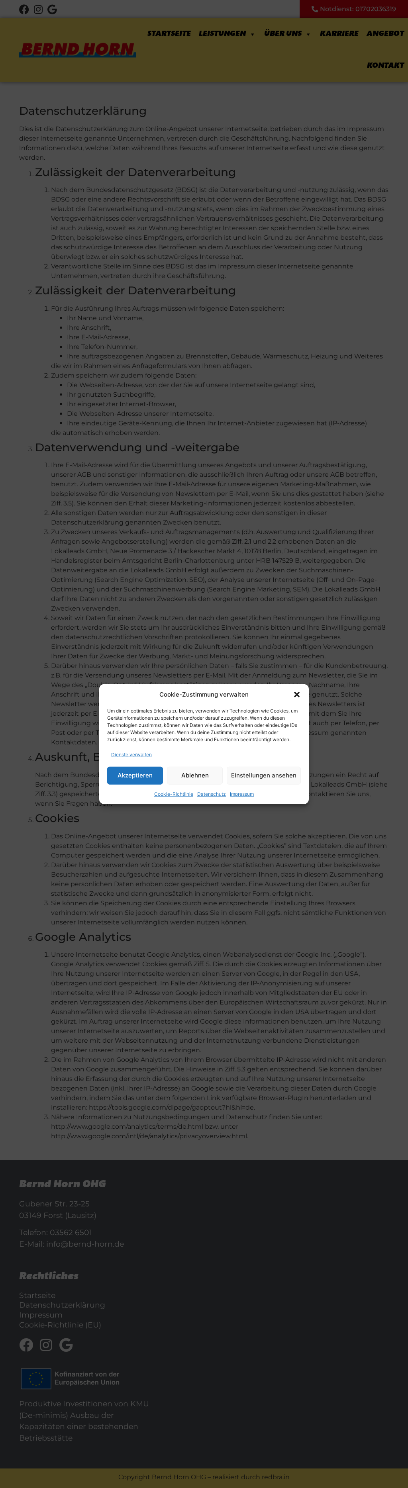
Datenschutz (211, 794)
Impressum (242, 794)
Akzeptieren (135, 775)
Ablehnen (195, 775)
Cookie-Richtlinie (173, 794)
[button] (297, 695)
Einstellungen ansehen (263, 775)
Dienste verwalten (131, 754)
